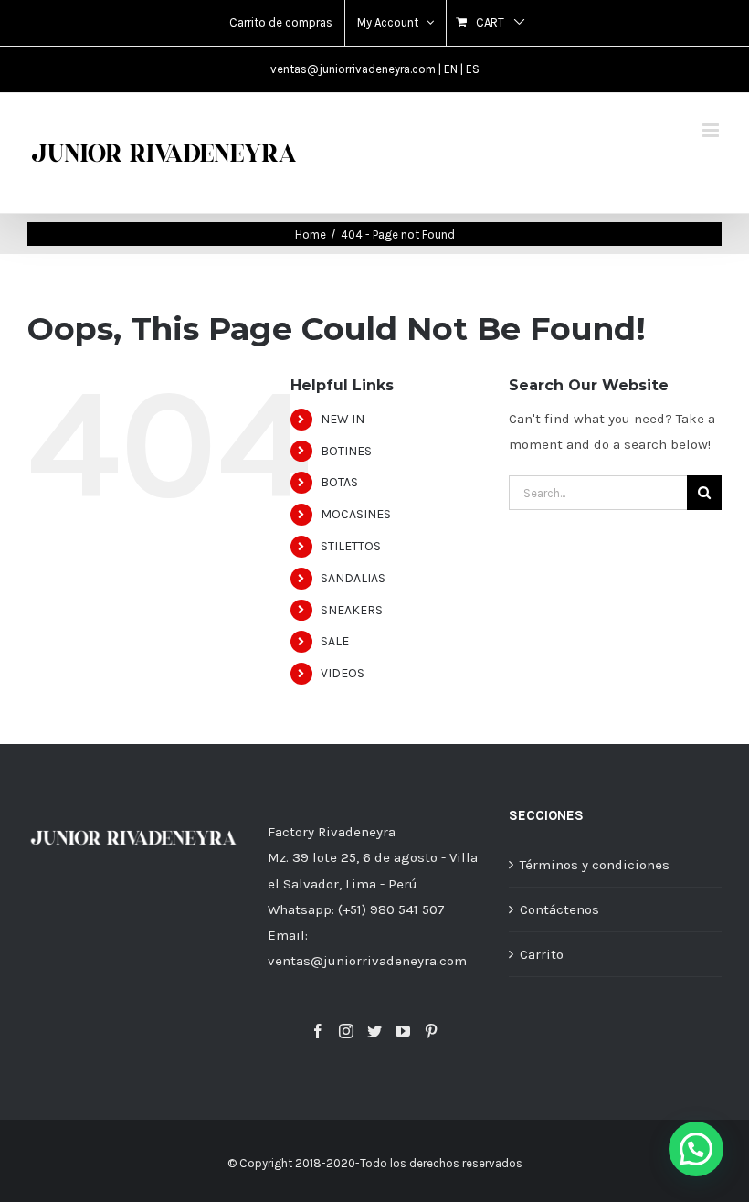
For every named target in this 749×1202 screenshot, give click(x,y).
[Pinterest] (431, 1031)
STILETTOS (351, 546)
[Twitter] (374, 1031)
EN (451, 69)
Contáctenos (559, 909)
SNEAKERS (352, 610)
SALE (335, 641)
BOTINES (346, 451)
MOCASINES (356, 514)
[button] (696, 1149)
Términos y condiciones (595, 864)
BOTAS (339, 482)
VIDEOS (342, 673)
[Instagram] (346, 1031)
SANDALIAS (353, 578)
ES (473, 69)
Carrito (542, 954)
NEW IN (342, 419)
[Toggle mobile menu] (712, 130)
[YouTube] (403, 1031)
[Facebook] (318, 1031)
